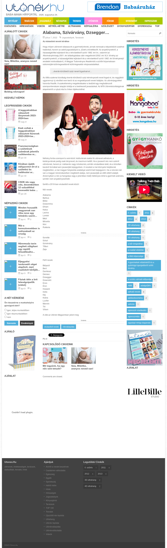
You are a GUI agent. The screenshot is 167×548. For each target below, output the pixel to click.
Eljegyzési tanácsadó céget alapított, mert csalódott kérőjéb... (29, 265)
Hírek (48, 489)
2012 (130, 219)
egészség (10, 26)
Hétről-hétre (51, 485)
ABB (130, 285)
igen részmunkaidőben (17, 313)
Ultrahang (50, 519)
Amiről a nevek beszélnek (57, 466)
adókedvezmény (135, 298)
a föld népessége (135, 256)
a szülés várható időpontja (139, 279)
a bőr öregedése (135, 244)
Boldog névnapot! (14, 91)
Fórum (110, 21)
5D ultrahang (134, 237)
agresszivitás (134, 316)
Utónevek (93, 21)
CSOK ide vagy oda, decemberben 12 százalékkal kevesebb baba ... (28, 186)
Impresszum (150, 21)
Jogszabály (45, 21)
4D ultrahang (134, 231)
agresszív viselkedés (137, 310)
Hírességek (51, 492)
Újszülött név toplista (55, 515)
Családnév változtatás (55, 470)
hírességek (27, 26)
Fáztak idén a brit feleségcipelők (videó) (28, 282)
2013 (143, 219)
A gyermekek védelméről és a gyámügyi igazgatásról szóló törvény (141, 265)
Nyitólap (12, 21)
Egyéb (49, 477)
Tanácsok (29, 21)
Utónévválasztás (53, 526)
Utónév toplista (52, 522)
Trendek (77, 21)
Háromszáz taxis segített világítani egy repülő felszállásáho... (28, 247)
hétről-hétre (56, 26)
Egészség (50, 474)
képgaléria (91, 26)
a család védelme (136, 250)
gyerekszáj (145, 26)
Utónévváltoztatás (54, 530)
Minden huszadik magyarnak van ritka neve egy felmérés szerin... (27, 211)
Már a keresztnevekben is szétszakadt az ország (29, 229)
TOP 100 (50, 507)
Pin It (45, 338)
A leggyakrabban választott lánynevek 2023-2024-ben (27, 114)
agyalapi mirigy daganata (139, 323)
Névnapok (61, 21)
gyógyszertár (125, 26)
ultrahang (74, 26)
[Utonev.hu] (35, 7)
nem (9, 317)
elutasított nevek (51, 326)
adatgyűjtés (146, 285)
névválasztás (68, 326)
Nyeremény (131, 21)
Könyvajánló (51, 500)
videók (41, 26)
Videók (49, 534)
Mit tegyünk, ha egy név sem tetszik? (54, 367)
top (157, 26)
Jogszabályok (68, 37)
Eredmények (27, 323)
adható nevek (134, 292)
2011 (147, 213)
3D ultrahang (134, 225)
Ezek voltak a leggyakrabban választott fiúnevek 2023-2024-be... (28, 132)
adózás (131, 304)
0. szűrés (132, 213)
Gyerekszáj (51, 481)
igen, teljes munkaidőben (18, 310)
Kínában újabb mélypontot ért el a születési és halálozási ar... (28, 168)
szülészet (107, 26)
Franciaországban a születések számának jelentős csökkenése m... (28, 150)
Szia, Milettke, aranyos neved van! (82, 367)
